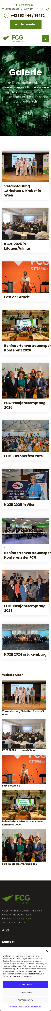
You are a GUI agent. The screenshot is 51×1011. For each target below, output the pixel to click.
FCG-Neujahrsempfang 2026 (25, 405)
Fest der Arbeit (17, 297)
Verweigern (25, 992)
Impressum (36, 1007)
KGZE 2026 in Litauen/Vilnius (17, 246)
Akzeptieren (25, 984)
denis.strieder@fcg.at (20, 918)
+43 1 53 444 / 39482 (28, 15)
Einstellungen (25, 1000)
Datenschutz (24, 1007)
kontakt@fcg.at (26, 4)
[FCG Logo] (12, 38)
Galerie (29, 112)
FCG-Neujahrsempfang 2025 (25, 608)
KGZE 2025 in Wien (20, 504)
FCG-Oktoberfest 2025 (23, 456)
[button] (46, 950)
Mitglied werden (25, 24)
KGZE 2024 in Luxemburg (25, 654)
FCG (20, 112)
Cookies (13, 1007)
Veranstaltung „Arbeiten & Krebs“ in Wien (22, 191)
